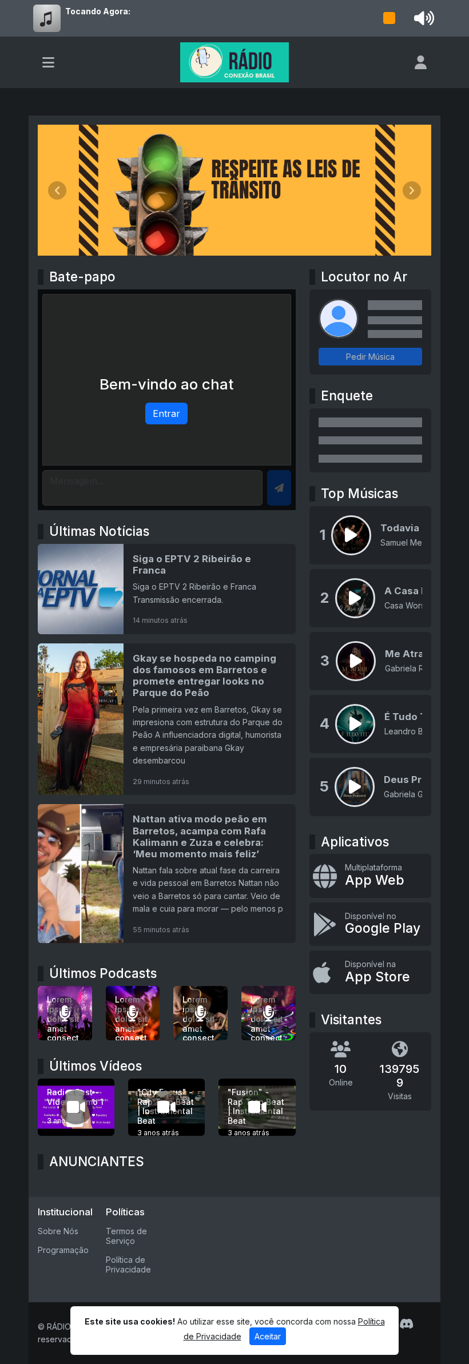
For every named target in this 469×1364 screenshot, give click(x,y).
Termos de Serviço (126, 1236)
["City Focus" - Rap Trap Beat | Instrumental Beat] (166, 1107)
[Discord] (406, 1324)
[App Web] (370, 875)
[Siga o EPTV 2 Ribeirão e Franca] (167, 589)
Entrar (166, 413)
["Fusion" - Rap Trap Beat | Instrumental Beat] (256, 1107)
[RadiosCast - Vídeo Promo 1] (76, 1107)
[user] (421, 62)
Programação (63, 1250)
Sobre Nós (58, 1231)
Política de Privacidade (128, 1264)
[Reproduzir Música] (351, 535)
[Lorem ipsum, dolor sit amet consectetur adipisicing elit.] (133, 1013)
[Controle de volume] (422, 18)
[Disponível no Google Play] (370, 924)
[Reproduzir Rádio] (389, 18)
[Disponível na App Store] (370, 972)
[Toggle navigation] (48, 62)
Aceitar (268, 1336)
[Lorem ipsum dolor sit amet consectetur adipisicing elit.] (65, 1013)
